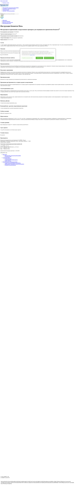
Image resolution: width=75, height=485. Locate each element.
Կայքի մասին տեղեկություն (11, 159)
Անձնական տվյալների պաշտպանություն (14, 164)
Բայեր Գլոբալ (8, 160)
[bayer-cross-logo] (2, 18)
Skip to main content (4, 0)
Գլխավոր (5, 20)
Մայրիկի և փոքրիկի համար (9, 8)
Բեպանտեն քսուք (7, 23)
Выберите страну (6, 2)
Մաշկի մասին (6, 9)
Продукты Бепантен (6, 21)
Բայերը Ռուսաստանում (10, 165)
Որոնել (2, 13)
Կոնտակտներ (8, 158)
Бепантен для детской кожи (8, 22)
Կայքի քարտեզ (6, 157)
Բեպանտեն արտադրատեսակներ (11, 7)
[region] (38, 55)
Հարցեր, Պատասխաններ (9, 10)
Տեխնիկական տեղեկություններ (10, 161)
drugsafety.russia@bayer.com (16, 483)
